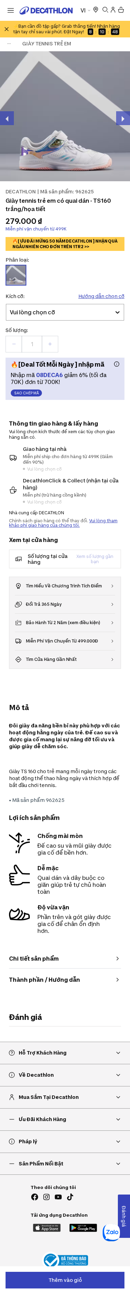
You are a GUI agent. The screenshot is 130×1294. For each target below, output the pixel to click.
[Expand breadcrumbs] (9, 44)
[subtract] (14, 344)
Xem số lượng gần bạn (94, 559)
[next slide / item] (123, 118)
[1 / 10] (65, 116)
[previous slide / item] (7, 118)
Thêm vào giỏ (65, 1280)
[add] (50, 344)
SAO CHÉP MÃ (26, 393)
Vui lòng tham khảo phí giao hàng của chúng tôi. (63, 523)
